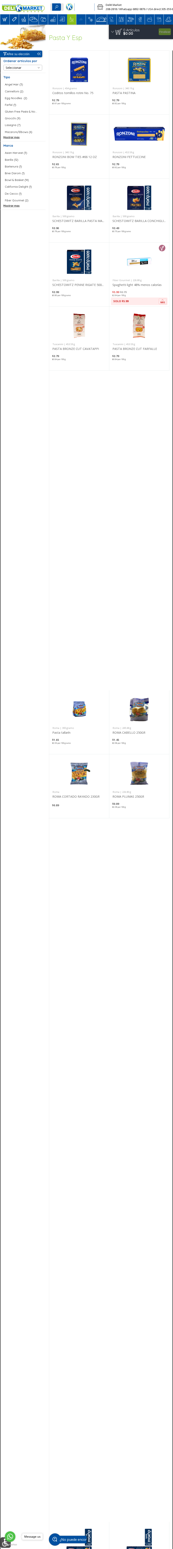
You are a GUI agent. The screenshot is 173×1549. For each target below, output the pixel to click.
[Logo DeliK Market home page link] (23, 7)
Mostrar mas (11, 137)
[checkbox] (22, 84)
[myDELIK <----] (69, 7)
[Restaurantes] (84, 7)
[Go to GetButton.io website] (10, 1544)
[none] (79, 82)
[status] (131, 30)
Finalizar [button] (164, 31)
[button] (4, 19)
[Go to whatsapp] (10, 1536)
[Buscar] (56, 7)
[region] (141, 32)
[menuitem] (4, 19)
